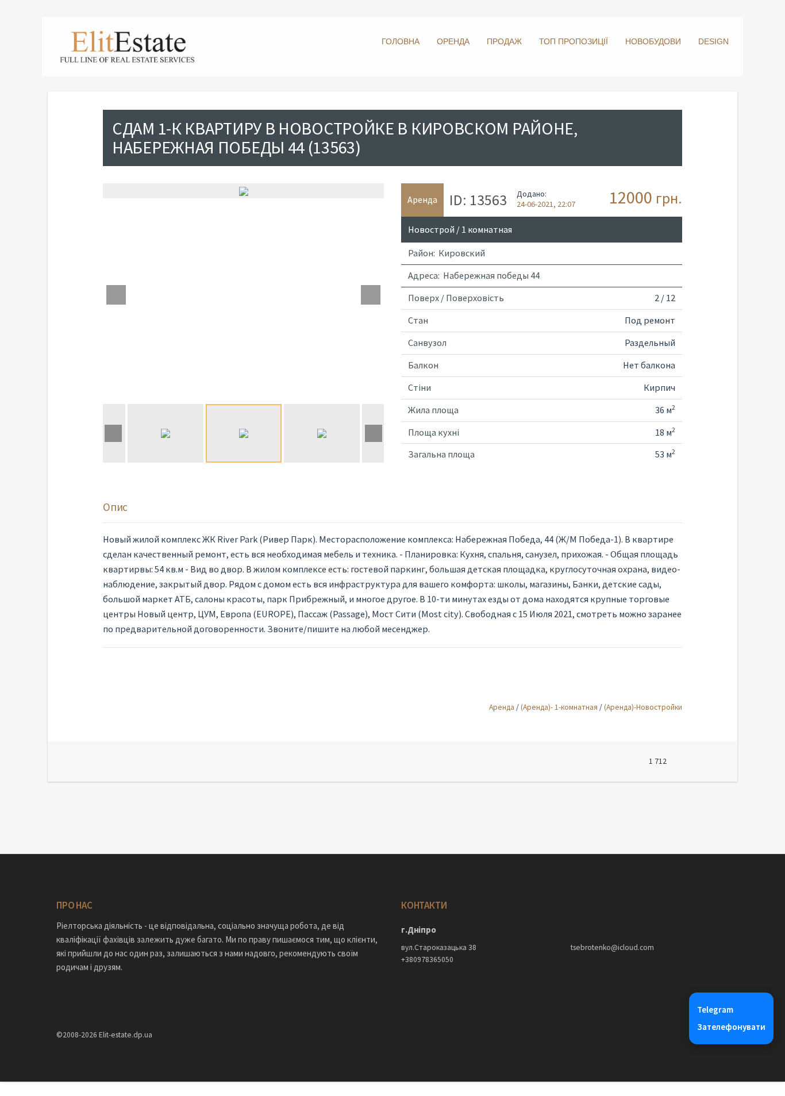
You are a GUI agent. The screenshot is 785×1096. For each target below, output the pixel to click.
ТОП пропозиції (573, 41)
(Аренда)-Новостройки (643, 707)
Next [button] (370, 295)
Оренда (453, 41)
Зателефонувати (731, 1026)
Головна (401, 41)
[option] (243, 190)
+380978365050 (427, 959)
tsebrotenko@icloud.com (612, 947)
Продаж (504, 41)
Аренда (501, 707)
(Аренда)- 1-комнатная (559, 707)
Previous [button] (116, 295)
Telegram (715, 1009)
